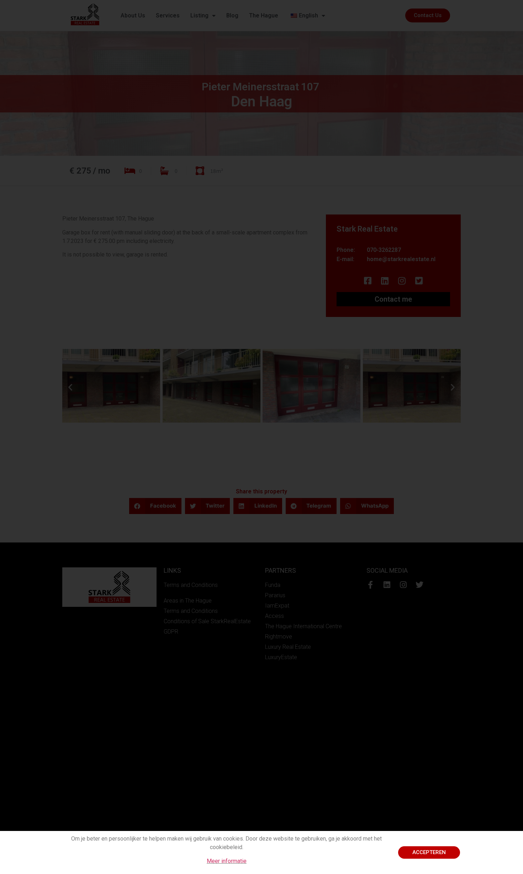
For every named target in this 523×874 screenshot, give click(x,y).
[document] (261, 437)
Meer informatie (227, 861)
